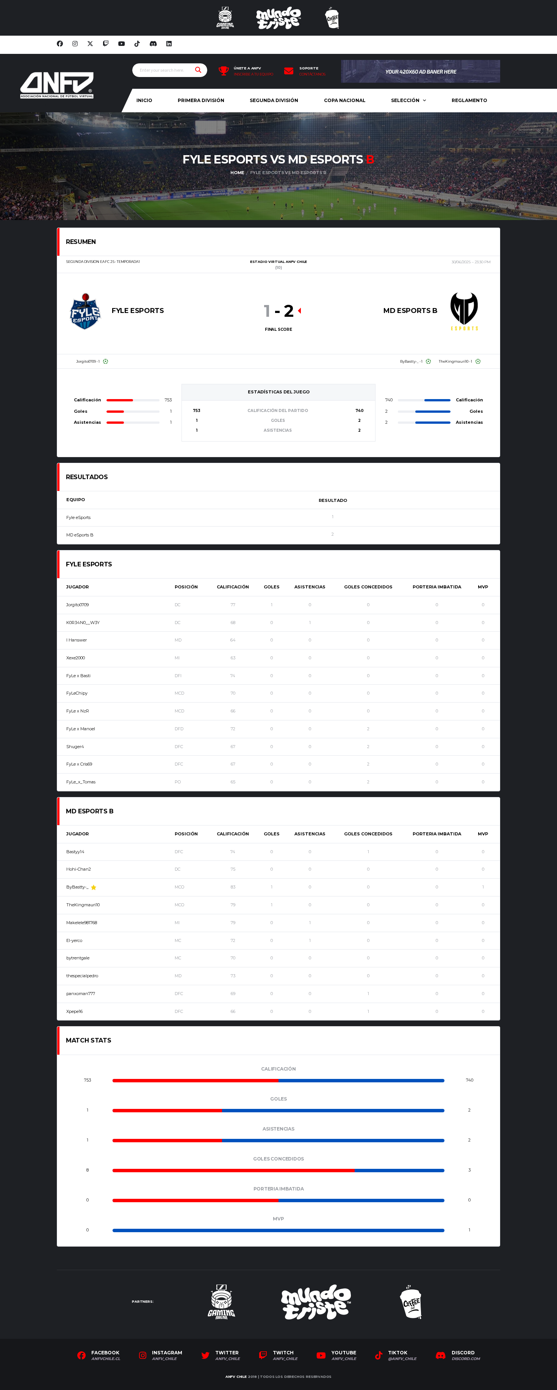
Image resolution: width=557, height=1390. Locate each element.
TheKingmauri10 (83, 904)
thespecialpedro (82, 975)
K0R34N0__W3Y (83, 622)
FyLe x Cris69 (79, 764)
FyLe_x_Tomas (80, 782)
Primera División (201, 100)
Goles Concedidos (368, 587)
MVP (483, 587)
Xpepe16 (74, 1011)
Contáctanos (312, 74)
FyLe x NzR (77, 711)
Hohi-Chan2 (78, 869)
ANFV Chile (236, 1376)
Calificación (233, 587)
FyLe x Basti (78, 675)
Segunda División (274, 100)
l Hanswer (76, 640)
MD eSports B (80, 535)
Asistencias (309, 587)
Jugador (77, 587)
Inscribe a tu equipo (253, 74)
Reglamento (469, 100)
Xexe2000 (75, 657)
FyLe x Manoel (80, 728)
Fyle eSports (78, 517)
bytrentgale (77, 958)
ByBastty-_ (77, 887)
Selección (405, 100)
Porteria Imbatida (437, 587)
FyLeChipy (77, 693)
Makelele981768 (81, 922)
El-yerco (74, 940)
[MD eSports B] (464, 311)
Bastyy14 (75, 851)
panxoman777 (80, 993)
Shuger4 (75, 746)
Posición (186, 587)
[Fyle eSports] (85, 311)
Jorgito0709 (77, 604)
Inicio (144, 100)
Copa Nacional (345, 100)
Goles (272, 587)
